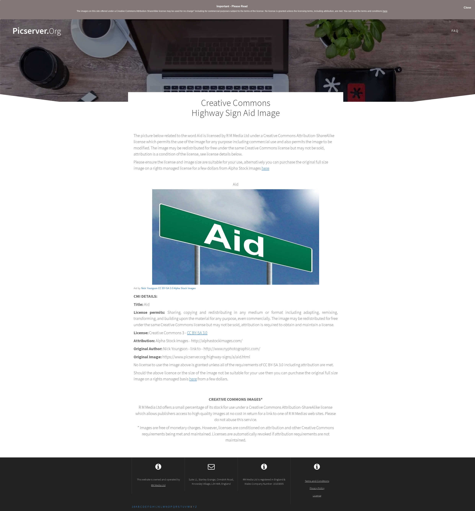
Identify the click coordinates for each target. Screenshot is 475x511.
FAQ (455, 31)
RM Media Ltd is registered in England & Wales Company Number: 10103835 (264, 481)
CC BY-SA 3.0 (165, 288)
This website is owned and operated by (158, 482)
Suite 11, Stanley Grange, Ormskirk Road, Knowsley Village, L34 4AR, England (211, 481)
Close (467, 7)
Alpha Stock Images (185, 288)
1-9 (133, 506)
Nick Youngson (149, 288)
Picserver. (36, 31)
